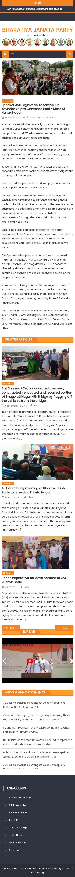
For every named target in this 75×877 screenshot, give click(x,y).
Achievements (17, 842)
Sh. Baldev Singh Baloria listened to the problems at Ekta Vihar (13, 628)
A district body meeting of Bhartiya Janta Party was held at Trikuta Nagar (34, 490)
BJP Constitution (18, 812)
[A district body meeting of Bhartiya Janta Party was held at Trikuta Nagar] (37, 461)
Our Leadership (18, 827)
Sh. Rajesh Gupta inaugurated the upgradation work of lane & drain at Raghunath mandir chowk (65, 628)
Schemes (14, 850)
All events (7, 100)
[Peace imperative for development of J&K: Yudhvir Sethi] (37, 552)
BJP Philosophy (17, 805)
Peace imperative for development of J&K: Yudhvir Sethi (35, 580)
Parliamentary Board (21, 797)
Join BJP (13, 820)
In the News (15, 835)
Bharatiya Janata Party (37, 30)
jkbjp (32, 117)
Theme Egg (37, 872)
